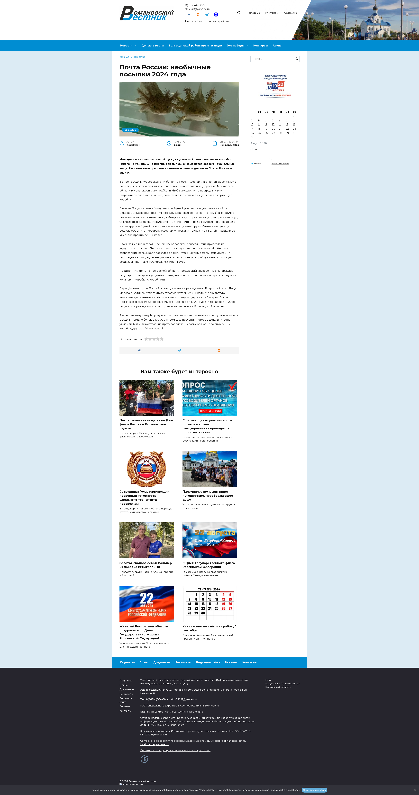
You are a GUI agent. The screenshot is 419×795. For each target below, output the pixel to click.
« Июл (254, 149)
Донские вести (152, 45)
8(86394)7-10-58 (195, 5)
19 (266, 128)
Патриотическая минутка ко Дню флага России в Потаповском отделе (146, 424)
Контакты (272, 13)
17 (252, 128)
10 (252, 124)
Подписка (290, 13)
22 (287, 128)
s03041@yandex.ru (197, 9)
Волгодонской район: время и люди (195, 45)
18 (259, 128)
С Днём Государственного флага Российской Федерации (208, 565)
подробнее (158, 790)
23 (294, 128)
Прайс (144, 662)
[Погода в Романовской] (270, 160)
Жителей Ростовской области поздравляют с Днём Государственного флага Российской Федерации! (143, 632)
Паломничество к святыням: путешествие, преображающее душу (207, 495)
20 (273, 128)
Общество (130, 130)
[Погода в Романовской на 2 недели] (280, 163)
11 (259, 124)
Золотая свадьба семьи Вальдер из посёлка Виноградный (145, 565)
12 (266, 124)
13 (273, 124)
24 (252, 133)
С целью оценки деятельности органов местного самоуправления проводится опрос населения (207, 426)
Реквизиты (183, 662)
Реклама (254, 13)
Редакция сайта (208, 662)
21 (280, 128)
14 (280, 124)
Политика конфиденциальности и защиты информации (175, 750)
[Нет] (415, 790)
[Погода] (256, 163)
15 (287, 124)
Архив (277, 45)
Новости (126, 45)
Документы (162, 662)
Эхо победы (236, 45)
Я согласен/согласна (314, 790)
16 (294, 124)
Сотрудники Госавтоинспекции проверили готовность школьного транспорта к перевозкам (144, 497)
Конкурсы (260, 45)
